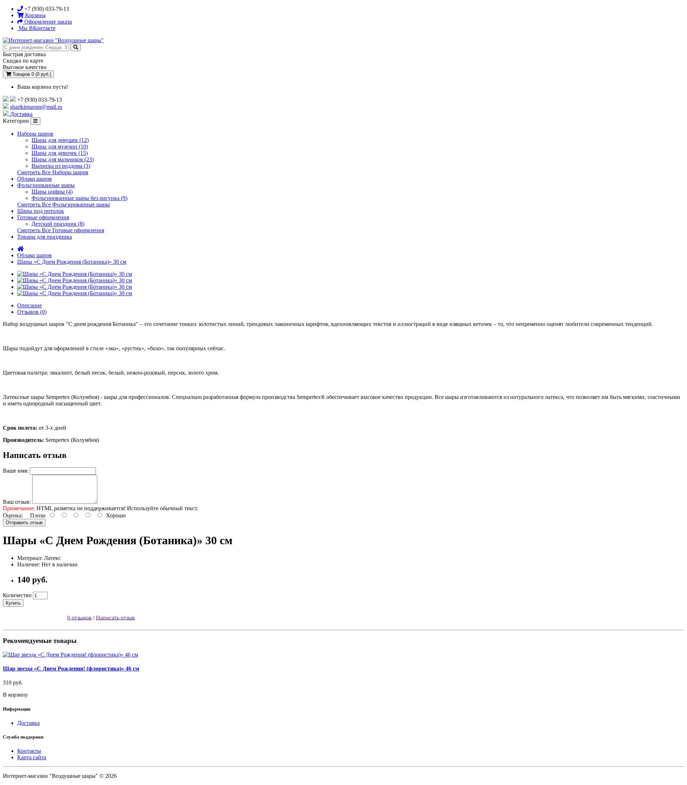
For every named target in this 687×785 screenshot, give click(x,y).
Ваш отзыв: (17, 502)
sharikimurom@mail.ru (36, 107)
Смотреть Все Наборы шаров (52, 172)
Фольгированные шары (46, 185)
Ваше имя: (15, 471)
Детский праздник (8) (57, 224)
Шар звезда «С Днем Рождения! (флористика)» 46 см (71, 668)
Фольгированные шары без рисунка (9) (79, 198)
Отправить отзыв (24, 522)
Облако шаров (34, 179)
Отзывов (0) (32, 312)
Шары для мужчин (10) (59, 146)
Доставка (28, 723)
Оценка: (13, 515)
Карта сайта (31, 757)
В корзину (15, 695)
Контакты (29, 751)
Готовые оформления (43, 217)
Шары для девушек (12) (60, 140)
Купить (13, 603)
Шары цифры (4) (52, 192)
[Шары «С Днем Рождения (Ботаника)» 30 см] (74, 274)
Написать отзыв (115, 617)
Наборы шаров (35, 134)
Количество (17, 595)
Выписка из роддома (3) (60, 166)
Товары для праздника (44, 237)
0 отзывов (79, 617)
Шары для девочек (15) (59, 153)
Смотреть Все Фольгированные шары (63, 204)
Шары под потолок (40, 211)
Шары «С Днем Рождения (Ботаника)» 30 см (71, 262)
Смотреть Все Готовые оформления (60, 230)
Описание (29, 305)
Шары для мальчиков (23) (62, 159)
